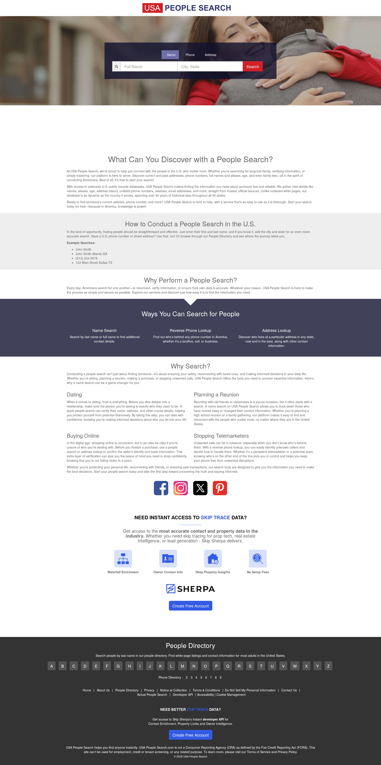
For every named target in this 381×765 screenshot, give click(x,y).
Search (253, 66)
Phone (190, 54)
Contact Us (289, 690)
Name (171, 54)
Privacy (149, 690)
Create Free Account (190, 606)
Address (210, 54)
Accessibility (205, 694)
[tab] (170, 54)
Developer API (183, 694)
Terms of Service (259, 752)
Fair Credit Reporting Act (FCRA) (284, 747)
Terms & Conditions (206, 690)
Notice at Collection (173, 690)
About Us (103, 690)
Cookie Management (231, 694)
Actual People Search (152, 694)
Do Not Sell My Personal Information (250, 690)
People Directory (126, 690)
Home (87, 690)
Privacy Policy (287, 752)
